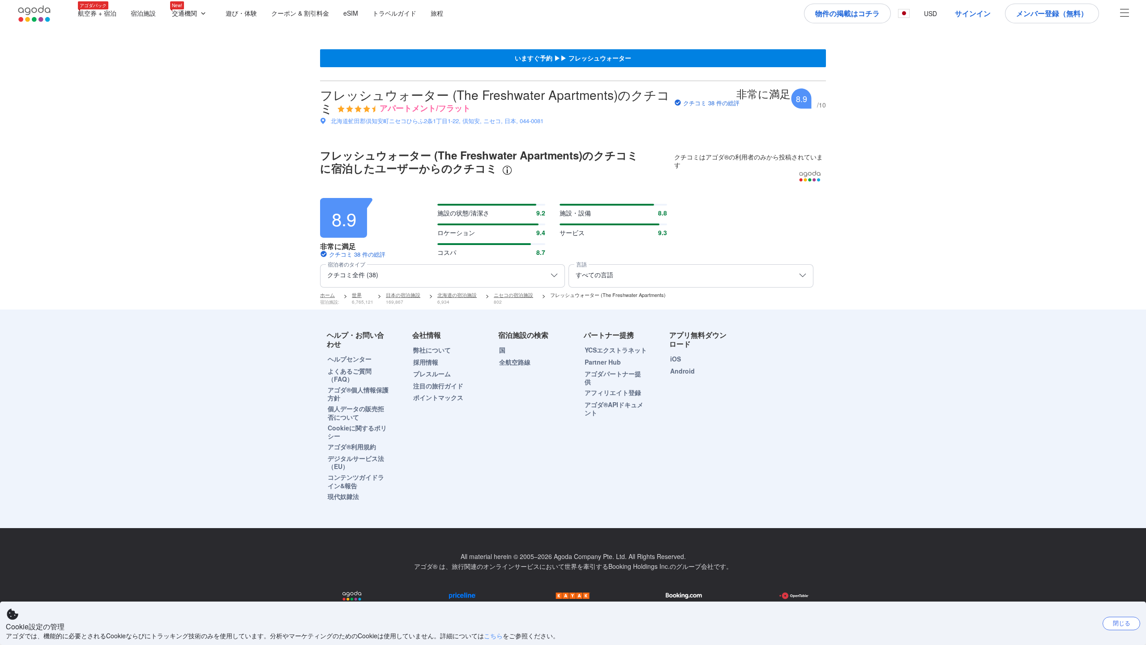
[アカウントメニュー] (1124, 14)
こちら (493, 635)
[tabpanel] (573, 238)
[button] (191, 13)
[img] (356, 108)
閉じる (1121, 623)
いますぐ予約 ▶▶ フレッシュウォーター (573, 57)
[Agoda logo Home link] (34, 13)
